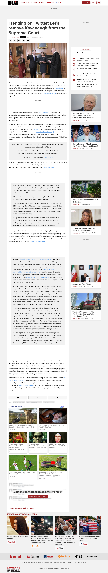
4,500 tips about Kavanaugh (45, 132)
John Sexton (14, 37)
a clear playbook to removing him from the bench (35, 259)
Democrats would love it (38, 241)
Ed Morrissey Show (32, 562)
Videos (34, 3)
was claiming (58, 88)
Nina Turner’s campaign (27, 385)
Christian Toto (76, 233)
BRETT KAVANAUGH (19, 402)
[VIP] (59, 3)
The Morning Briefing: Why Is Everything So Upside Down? (89, 539)
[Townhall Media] (13, 569)
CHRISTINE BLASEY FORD (34, 402)
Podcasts (25, 3)
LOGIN (93, 3)
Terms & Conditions (54, 562)
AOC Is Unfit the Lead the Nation (87, 68)
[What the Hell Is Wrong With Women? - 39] (18, 525)
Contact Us (69, 562)
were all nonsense (48, 167)
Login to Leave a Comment (38, 496)
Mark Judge (75, 120)
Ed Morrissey (76, 204)
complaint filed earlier (48, 93)
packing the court (19, 380)
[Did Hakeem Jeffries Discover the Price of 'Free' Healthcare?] (86, 133)
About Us (24, 562)
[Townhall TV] (51, 3)
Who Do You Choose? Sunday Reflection (85, 201)
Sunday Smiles (81, 53)
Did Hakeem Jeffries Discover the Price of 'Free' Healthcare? (85, 145)
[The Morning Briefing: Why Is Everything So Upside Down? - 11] (90, 525)
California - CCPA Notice (80, 562)
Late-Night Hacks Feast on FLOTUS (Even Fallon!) (83, 229)
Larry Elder (75, 148)
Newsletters (40, 562)
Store (41, 3)
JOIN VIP (86, 3)
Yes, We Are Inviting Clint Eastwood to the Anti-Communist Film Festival (83, 115)
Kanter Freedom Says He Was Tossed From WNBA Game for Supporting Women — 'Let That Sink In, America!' (65, 541)
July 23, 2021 (48, 157)
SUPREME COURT (49, 402)
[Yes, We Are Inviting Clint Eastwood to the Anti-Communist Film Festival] (86, 102)
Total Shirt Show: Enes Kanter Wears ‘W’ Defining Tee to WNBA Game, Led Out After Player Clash (42, 540)
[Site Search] (99, 2)
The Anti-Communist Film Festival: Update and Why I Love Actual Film (83, 314)
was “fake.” (35, 129)
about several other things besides (37, 277)
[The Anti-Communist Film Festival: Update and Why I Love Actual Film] (86, 301)
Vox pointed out (44, 112)
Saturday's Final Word (81, 284)
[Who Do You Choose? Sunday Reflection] (86, 189)
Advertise (46, 562)
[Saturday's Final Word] (86, 273)
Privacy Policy (63, 562)
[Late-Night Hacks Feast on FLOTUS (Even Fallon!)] (86, 218)
